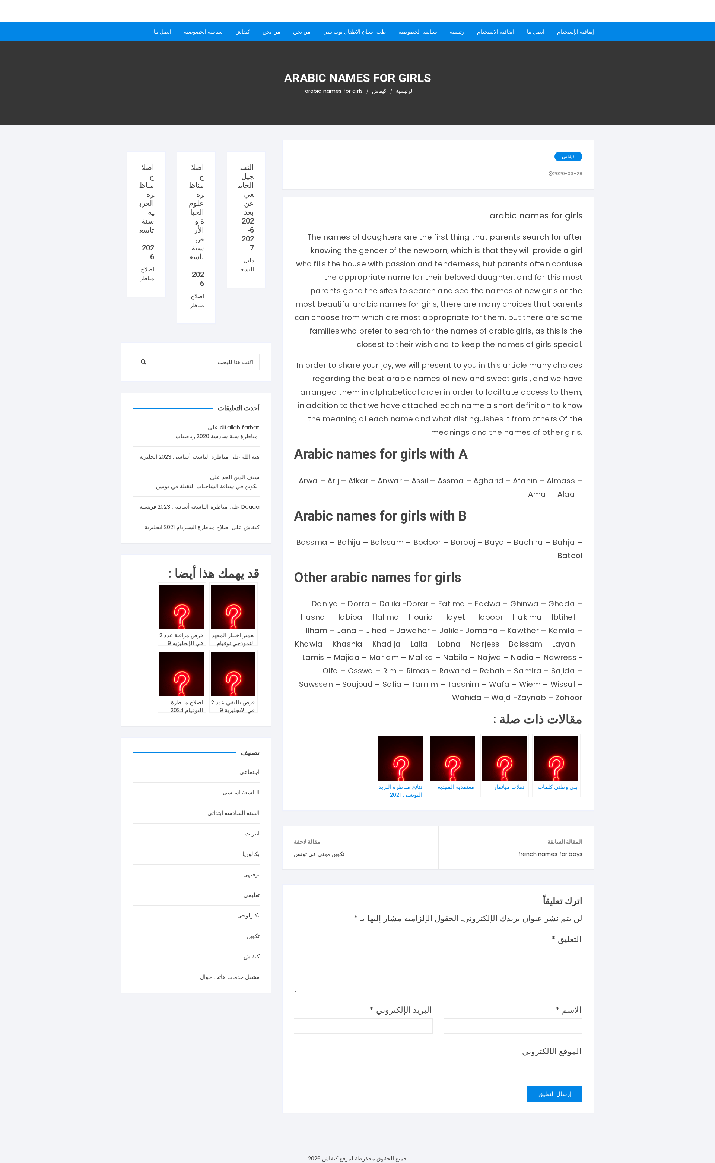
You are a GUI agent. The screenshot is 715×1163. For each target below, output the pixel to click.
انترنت (252, 833)
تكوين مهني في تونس (319, 854)
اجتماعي (249, 772)
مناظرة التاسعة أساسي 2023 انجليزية (184, 457)
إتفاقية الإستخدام (575, 31)
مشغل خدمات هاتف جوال (230, 977)
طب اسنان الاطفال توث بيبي (354, 31)
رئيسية (457, 31)
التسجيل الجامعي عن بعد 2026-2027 (246, 207)
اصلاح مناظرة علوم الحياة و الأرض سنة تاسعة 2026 (196, 225)
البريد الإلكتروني (400, 1010)
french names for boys (550, 854)
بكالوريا (251, 854)
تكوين (253, 936)
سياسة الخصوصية (417, 31)
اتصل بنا (535, 31)
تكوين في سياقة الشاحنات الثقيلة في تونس (207, 486)
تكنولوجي (248, 915)
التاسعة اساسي (241, 792)
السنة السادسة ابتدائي (233, 813)
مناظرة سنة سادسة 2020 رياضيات (216, 436)
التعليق (566, 939)
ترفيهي (251, 874)
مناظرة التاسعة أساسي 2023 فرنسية (183, 507)
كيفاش (242, 31)
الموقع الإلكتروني (551, 1051)
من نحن (302, 31)
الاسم (568, 1010)
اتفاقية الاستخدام (495, 31)
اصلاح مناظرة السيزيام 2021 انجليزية (187, 527)
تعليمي (252, 895)
